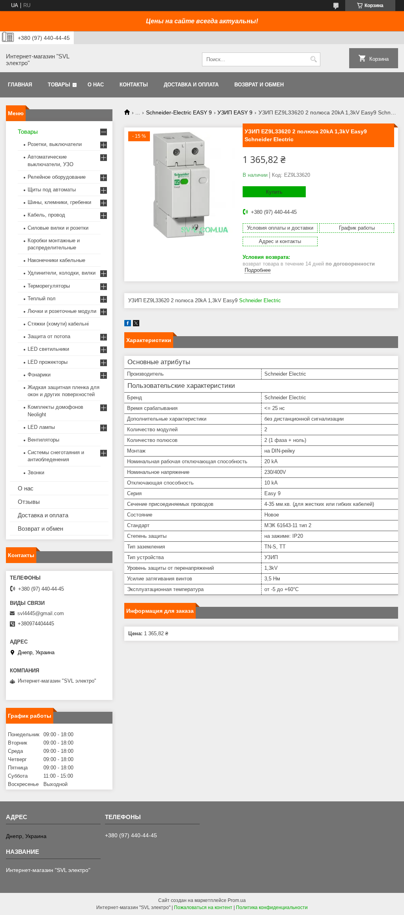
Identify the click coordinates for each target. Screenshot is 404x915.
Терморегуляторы (49, 286)
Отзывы (29, 501)
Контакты (134, 85)
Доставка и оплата (191, 85)
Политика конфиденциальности (272, 907)
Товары (59, 85)
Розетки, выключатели (55, 144)
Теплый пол (42, 298)
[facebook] (127, 324)
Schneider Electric (260, 300)
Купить (274, 192)
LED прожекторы (47, 362)
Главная (20, 85)
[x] (136, 324)
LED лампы (41, 427)
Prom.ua (237, 900)
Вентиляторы (43, 440)
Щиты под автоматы (52, 190)
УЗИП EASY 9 (234, 112)
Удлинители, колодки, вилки (61, 273)
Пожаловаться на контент (203, 907)
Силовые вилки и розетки (58, 228)
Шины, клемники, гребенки (59, 202)
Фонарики (39, 375)
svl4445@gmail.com (40, 613)
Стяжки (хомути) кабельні (58, 324)
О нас (96, 85)
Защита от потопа (49, 336)
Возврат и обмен (259, 85)
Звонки (36, 472)
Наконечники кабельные (56, 260)
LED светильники (48, 349)
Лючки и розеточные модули (62, 311)
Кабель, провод (46, 215)
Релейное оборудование (57, 177)
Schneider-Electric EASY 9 (179, 112)
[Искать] (313, 59)
